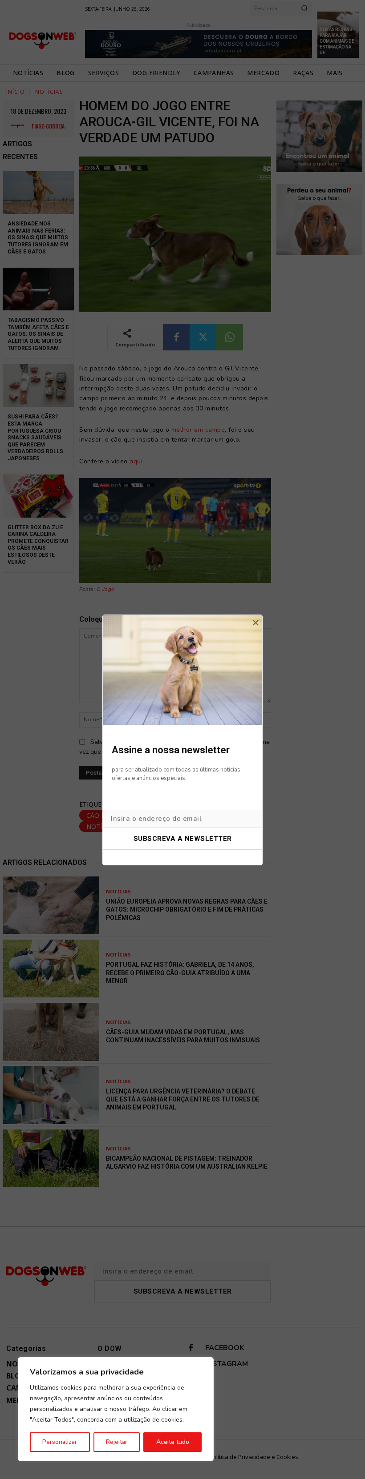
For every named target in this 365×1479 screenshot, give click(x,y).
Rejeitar (116, 1442)
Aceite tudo (172, 1442)
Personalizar (59, 1442)
